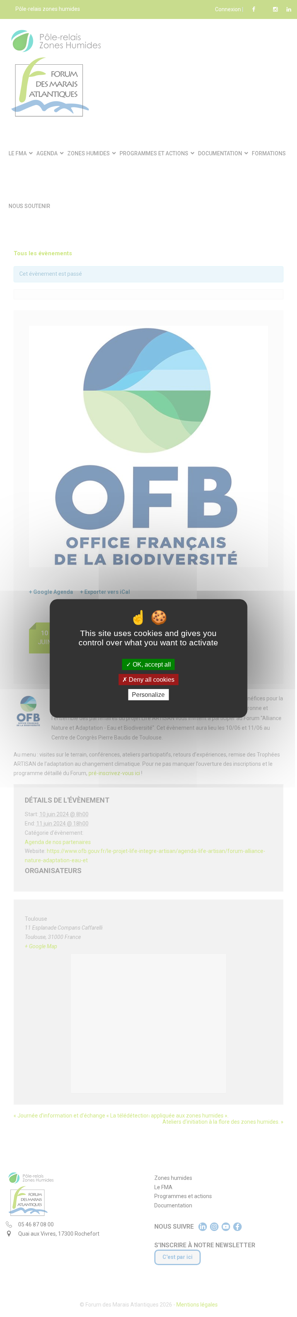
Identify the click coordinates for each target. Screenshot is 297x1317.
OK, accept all (151, 664)
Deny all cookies (150, 679)
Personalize (148, 694)
